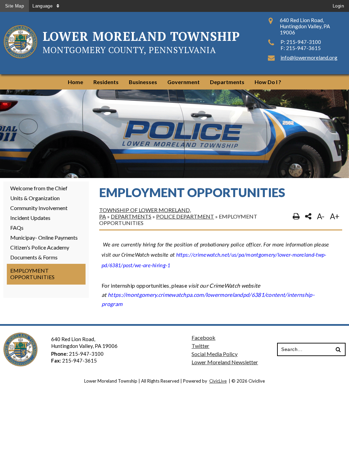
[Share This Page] (308, 216)
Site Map (14, 6)
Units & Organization (35, 198)
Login (338, 6)
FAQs (17, 227)
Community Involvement (38, 208)
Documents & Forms (34, 257)
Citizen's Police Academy (39, 247)
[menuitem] (75, 82)
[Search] (338, 350)
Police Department (185, 216)
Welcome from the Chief (38, 188)
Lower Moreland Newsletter (225, 362)
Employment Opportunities (32, 273)
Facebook (203, 337)
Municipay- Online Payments (44, 237)
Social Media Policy (215, 354)
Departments (131, 216)
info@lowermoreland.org (308, 57)
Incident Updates (30, 217)
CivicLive (218, 381)
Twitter (200, 345)
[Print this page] (296, 216)
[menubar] (174, 82)
